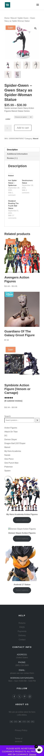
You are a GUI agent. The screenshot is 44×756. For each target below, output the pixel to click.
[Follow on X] (19, 696)
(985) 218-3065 (22, 665)
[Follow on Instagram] (30, 696)
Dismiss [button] (32, 754)
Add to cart (23, 127)
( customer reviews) (13, 401)
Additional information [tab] (17, 154)
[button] (35, 28)
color (8, 119)
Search (7, 416)
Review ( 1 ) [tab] (12, 158)
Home (6, 18)
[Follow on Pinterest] (24, 696)
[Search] (37, 420)
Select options (22, 520)
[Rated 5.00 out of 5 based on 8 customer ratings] (22, 398)
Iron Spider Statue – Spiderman (12, 182)
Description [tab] (12, 150)
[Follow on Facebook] (14, 696)
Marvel (13, 18)
